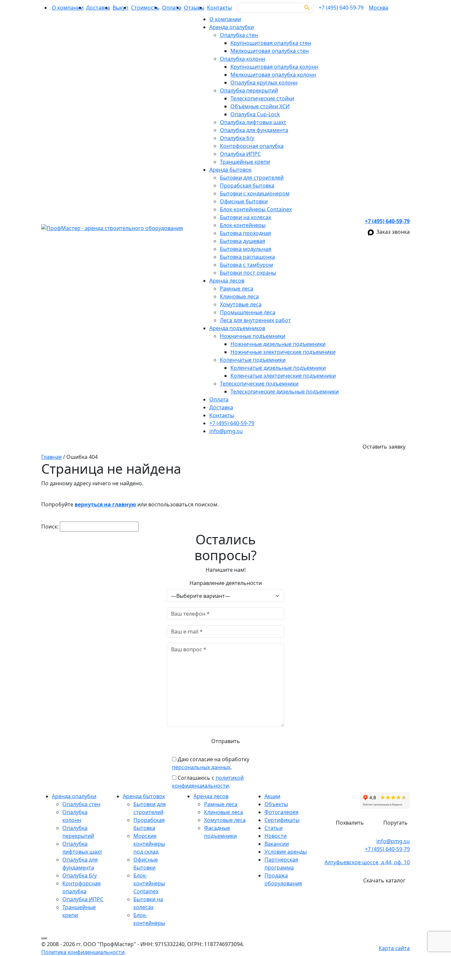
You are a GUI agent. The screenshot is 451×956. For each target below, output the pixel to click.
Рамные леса (236, 288)
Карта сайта (394, 948)
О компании (68, 7)
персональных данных (201, 767)
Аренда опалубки (231, 27)
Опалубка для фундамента (254, 130)
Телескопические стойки (262, 98)
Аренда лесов (226, 280)
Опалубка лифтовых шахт (253, 122)
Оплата (171, 7)
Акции (272, 796)
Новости (275, 835)
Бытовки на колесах (245, 217)
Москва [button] (378, 7)
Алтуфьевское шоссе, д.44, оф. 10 (367, 862)
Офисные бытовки (244, 201)
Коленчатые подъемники (253, 359)
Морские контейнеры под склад (149, 843)
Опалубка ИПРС (240, 153)
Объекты (276, 804)
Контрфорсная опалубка (252, 146)
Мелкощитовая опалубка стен (269, 50)
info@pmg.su (226, 431)
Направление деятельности (226, 583)
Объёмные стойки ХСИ (260, 106)
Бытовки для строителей (252, 177)
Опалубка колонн (242, 58)
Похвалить (350, 822)
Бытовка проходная (245, 233)
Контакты (219, 7)
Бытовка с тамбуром (246, 264)
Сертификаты (281, 820)
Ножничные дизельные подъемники (278, 344)
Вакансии (276, 843)
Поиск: (49, 526)
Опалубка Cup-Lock (255, 114)
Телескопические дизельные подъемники (284, 391)
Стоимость (145, 7)
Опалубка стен (239, 35)
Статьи (273, 828)
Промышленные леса (247, 312)
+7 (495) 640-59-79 (231, 423)
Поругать (395, 822)
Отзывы (194, 7)
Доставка (98, 7)
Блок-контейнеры (242, 225)
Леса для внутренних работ (255, 320)
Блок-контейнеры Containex (256, 209)
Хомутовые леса (240, 304)
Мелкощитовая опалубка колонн (273, 74)
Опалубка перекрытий (249, 90)
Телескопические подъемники (259, 383)
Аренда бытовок (230, 169)
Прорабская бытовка (247, 185)
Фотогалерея (281, 812)
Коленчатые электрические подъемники (283, 375)
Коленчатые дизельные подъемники (278, 367)
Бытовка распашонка (247, 256)
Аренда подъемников (237, 328)
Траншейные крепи (245, 161)
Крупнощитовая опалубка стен (270, 43)
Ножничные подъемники (252, 336)
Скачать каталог (384, 880)
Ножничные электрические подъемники (282, 352)
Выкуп (120, 7)
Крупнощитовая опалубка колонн (274, 66)
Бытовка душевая (242, 241)
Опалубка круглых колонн (263, 82)
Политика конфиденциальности (82, 952)
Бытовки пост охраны (248, 272)
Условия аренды (285, 851)
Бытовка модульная (245, 249)
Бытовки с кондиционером (255, 193)
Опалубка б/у (237, 138)
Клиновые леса (239, 296)
